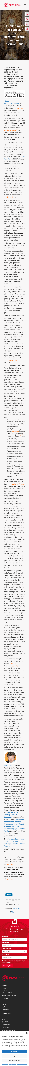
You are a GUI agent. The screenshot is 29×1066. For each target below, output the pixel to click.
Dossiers (4, 1004)
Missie (4, 1019)
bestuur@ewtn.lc (11, 995)
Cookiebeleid (5, 1064)
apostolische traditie (11, 130)
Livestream (5, 1010)
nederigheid (15, 431)
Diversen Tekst (17, 908)
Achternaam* (5, 942)
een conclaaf (15, 663)
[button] (26, 1033)
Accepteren (14, 1051)
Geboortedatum (6, 948)
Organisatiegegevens (8, 1030)
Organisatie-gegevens (22, 1064)
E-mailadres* (5, 955)
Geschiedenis (6, 1025)
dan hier (10, 864)
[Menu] (25, 5)
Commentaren (14, 103)
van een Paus (19, 108)
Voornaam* (5, 936)
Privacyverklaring (12, 1064)
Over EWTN (5, 1022)
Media (4, 1007)
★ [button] (6, 899)
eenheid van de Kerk (11, 360)
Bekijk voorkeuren (14, 1060)
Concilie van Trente (17, 484)
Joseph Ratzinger (17, 666)
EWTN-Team (5, 1027)
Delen (10, 894)
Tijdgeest (13, 912)
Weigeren (14, 1056)
